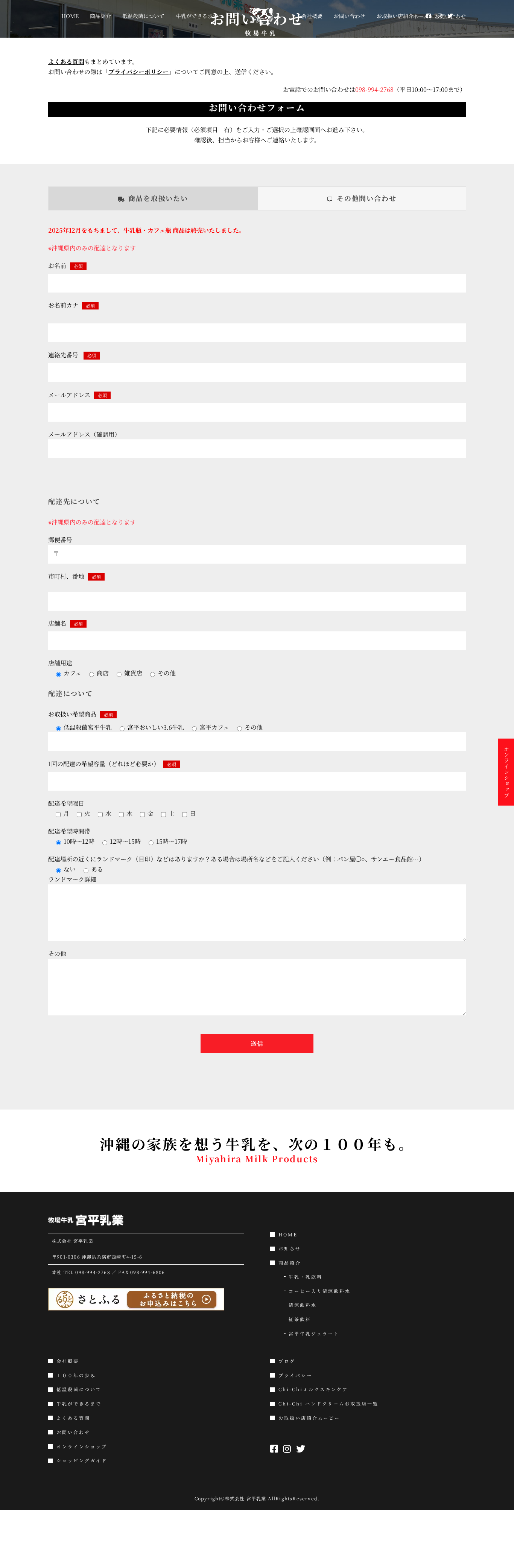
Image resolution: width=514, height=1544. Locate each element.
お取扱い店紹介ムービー (309, 1418)
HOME (288, 1235)
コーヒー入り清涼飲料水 (320, 1291)
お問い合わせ (73, 1432)
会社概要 (67, 1361)
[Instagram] (428, 16)
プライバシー (295, 1375)
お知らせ (289, 1248)
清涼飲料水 (303, 1305)
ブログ (286, 1361)
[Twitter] (436, 16)
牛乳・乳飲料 (305, 1277)
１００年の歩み (76, 1375)
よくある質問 (73, 1418)
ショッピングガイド (81, 1460)
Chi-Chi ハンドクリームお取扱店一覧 (328, 1404)
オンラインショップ (81, 1446)
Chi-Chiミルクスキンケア (313, 1389)
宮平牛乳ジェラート (314, 1334)
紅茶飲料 (300, 1319)
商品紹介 (289, 1263)
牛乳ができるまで (79, 1404)
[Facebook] (418, 16)
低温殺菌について (79, 1389)
